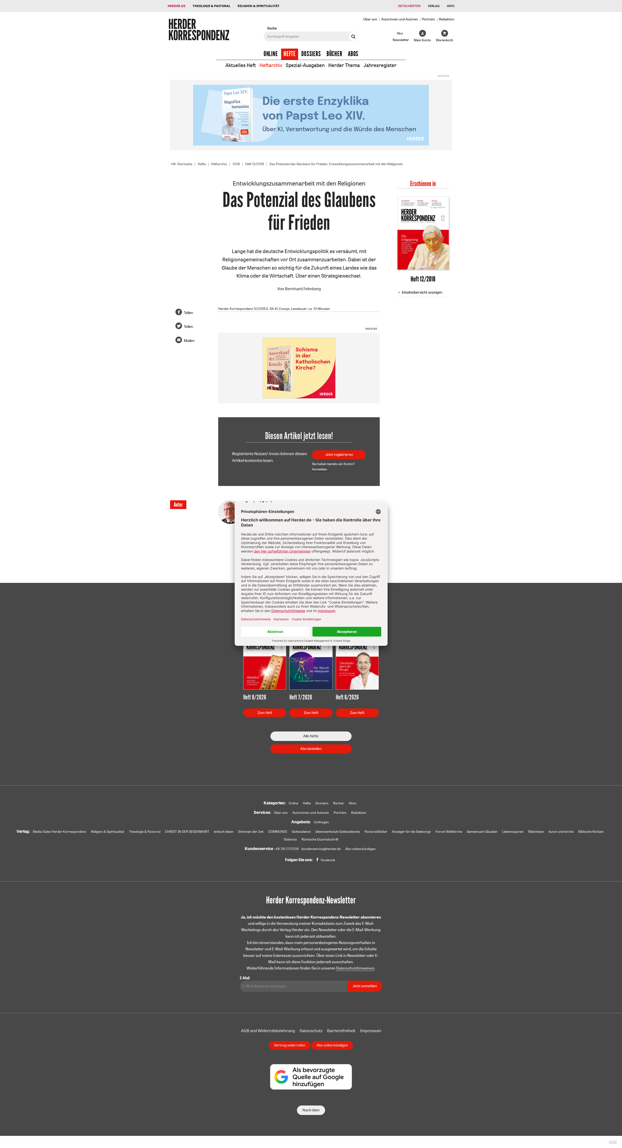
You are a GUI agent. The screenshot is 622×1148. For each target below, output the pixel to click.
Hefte (290, 54)
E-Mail (245, 977)
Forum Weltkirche (448, 831)
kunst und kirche (561, 831)
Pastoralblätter (375, 831)
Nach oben (311, 1110)
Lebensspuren (513, 831)
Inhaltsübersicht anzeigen (422, 292)
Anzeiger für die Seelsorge (411, 831)
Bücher (334, 54)
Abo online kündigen (360, 849)
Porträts (428, 19)
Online (271, 54)
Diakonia (290, 839)
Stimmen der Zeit (251, 831)
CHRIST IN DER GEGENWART (187, 831)
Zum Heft (265, 712)
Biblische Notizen (591, 831)
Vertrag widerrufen (289, 1045)
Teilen (188, 312)
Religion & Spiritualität (258, 6)
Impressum (370, 1030)
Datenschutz (311, 1030)
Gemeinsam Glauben (482, 831)
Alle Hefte (311, 736)
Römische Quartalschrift (320, 839)
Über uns (370, 19)
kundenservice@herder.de (321, 849)
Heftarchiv (270, 65)
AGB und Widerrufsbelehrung (268, 1030)
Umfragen (321, 822)
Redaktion (446, 19)
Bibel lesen (536, 831)
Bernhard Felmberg (303, 288)
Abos (353, 54)
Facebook (328, 860)
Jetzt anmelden (365, 985)
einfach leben (223, 831)
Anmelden (319, 469)
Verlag (434, 6)
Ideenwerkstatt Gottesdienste (337, 831)
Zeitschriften (409, 6)
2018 (236, 164)
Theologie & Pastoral (211, 6)
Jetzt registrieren (339, 454)
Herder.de (176, 6)
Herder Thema (344, 65)
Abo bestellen (310, 748)
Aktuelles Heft (240, 65)
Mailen (189, 340)
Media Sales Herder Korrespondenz (59, 831)
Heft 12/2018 (254, 164)
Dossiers (311, 54)
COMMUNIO (277, 831)
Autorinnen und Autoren (399, 19)
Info (450, 6)
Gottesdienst (301, 831)
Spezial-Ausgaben (305, 65)
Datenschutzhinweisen (355, 968)
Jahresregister (380, 65)
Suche (271, 28)
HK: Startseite (181, 164)
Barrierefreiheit (341, 1030)
